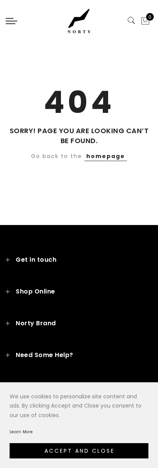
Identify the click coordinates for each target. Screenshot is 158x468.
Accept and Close (79, 451)
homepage (105, 156)
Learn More (21, 432)
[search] (131, 21)
